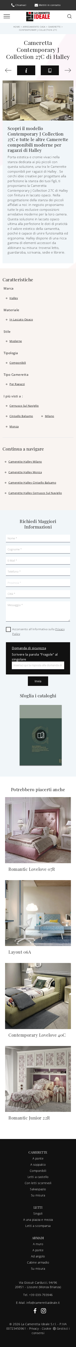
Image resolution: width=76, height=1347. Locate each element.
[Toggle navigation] (6, 16)
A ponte (38, 1158)
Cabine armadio (38, 1262)
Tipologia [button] (11, 353)
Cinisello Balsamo (21, 416)
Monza (14, 426)
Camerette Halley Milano (25, 461)
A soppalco (38, 1164)
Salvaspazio (38, 1189)
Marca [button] (9, 288)
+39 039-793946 (41, 1295)
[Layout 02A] (8, 70)
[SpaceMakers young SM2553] (67, 70)
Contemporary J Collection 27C (38, 29)
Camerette (54, 26)
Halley (14, 298)
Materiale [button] (11, 310)
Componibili (38, 1171)
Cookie (47, 1328)
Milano (49, 416)
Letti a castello (38, 1177)
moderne (16, 341)
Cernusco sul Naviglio (24, 406)
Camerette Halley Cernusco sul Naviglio (35, 493)
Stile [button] (7, 331)
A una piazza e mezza (38, 1220)
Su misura (38, 1195)
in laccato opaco (21, 319)
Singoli (38, 1213)
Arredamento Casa (34, 26)
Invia (38, 681)
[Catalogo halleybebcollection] (47, 735)
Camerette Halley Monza (25, 472)
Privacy (34, 1328)
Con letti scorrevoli (38, 1183)
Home (16, 26)
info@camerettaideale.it (43, 1303)
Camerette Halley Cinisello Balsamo (32, 482)
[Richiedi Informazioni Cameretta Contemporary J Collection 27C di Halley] (26, 70)
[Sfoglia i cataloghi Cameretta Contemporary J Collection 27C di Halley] (50, 70)
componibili (18, 363)
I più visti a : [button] (13, 396)
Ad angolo (38, 1256)
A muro (38, 1244)
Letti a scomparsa (38, 1226)
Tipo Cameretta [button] (16, 374)
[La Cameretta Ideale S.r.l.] (38, 16)
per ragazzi (17, 384)
